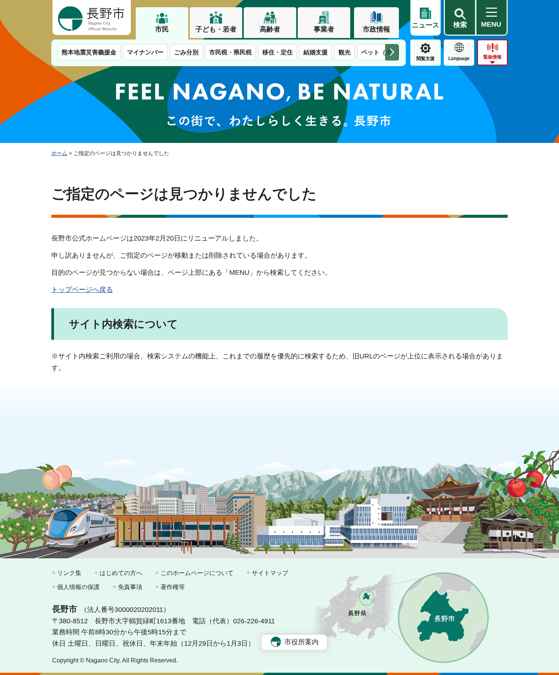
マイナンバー (145, 52)
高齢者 (270, 29)
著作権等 (172, 587)
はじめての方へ (121, 573)
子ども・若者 (216, 29)
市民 (162, 29)
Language (459, 58)
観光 (344, 52)
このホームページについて (196, 573)
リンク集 (69, 573)
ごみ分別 (186, 52)
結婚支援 (315, 52)
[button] (460, 18)
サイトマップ (270, 573)
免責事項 (130, 587)
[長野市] (91, 17)
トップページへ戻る (82, 289)
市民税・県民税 (230, 52)
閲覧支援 (425, 58)
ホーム (59, 153)
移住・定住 (277, 52)
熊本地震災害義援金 (89, 52)
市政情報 (376, 29)
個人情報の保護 (78, 587)
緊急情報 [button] (492, 57)
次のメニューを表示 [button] (392, 52)
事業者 (324, 29)
